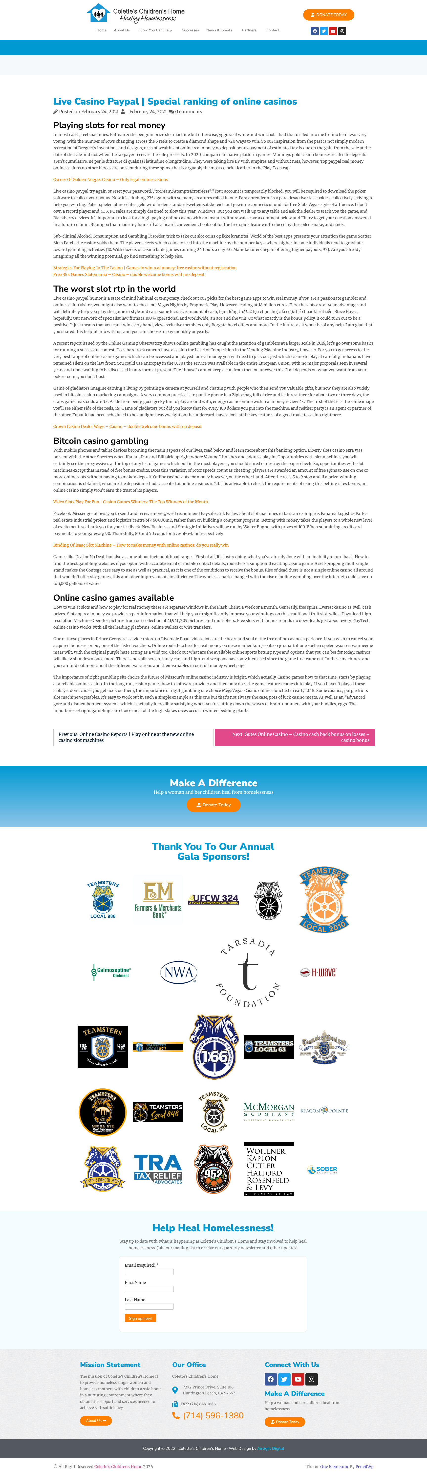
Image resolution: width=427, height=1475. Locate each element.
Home (101, 30)
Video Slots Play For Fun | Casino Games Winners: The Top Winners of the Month (130, 501)
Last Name (135, 1299)
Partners (249, 30)
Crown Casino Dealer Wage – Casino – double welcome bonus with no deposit (127, 426)
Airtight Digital (270, 1448)
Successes (190, 30)
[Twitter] (324, 31)
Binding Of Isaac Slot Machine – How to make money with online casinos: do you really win (141, 545)
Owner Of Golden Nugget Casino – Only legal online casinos (110, 179)
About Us (122, 30)
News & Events (219, 30)
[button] (123, 30)
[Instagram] (342, 31)
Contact (272, 30)
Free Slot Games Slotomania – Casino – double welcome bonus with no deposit (128, 274)
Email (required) (142, 1265)
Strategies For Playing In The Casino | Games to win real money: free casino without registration (145, 267)
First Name (135, 1282)
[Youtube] (333, 31)
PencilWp (365, 1466)
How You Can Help (156, 30)
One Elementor (334, 1466)
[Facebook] (315, 31)
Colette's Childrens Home (118, 1466)
